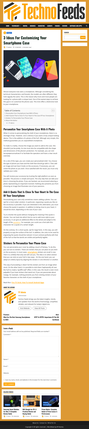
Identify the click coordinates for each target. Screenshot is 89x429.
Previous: (16, 317)
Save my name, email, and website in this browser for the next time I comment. (31, 380)
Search (66, 33)
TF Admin (9, 47)
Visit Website (25, 308)
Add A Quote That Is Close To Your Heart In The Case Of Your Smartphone (30, 116)
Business (32, 26)
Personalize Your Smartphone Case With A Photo (22, 113)
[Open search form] (86, 26)
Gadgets (49, 26)
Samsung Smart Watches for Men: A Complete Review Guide (11, 411)
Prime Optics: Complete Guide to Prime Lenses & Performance (49, 411)
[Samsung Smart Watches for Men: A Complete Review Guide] (12, 401)
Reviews (64, 26)
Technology (15, 26)
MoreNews (50, 427)
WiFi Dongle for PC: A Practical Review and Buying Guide (29, 411)
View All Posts (40, 308)
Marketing (41, 26)
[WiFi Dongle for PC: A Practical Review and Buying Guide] (31, 401)
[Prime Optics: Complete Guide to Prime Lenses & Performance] (50, 401)
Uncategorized (47, 405)
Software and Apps (76, 26)
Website (6, 373)
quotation (16, 222)
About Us (36, 423)
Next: (46, 317)
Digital (25, 26)
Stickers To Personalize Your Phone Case (19, 118)
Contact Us (43, 423)
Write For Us (52, 423)
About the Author (11, 120)
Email (5, 366)
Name (6, 359)
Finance (57, 26)
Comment (7, 334)
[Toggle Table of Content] (52, 110)
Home (7, 26)
